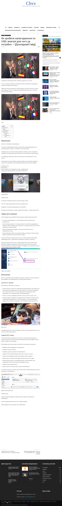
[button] (59, 27)
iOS (6, 27)
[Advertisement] (31, 16)
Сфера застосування (6, 130)
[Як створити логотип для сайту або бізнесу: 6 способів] (25, 474)
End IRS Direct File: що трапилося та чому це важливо (12, 480)
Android (6, 33)
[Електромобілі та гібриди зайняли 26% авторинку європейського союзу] (46, 68)
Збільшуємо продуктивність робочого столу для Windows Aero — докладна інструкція (32, 452)
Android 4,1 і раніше (7, 134)
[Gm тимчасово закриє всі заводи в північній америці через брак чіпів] (46, 93)
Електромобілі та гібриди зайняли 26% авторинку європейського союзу (54, 68)
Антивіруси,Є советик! (26, 27)
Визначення (5, 127)
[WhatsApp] (11, 49)
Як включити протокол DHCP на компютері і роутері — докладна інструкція (10, 452)
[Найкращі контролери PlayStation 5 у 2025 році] (46, 87)
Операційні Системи (51, 27)
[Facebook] (2, 49)
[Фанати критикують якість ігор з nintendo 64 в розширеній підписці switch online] (52, 45)
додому (2, 33)
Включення (5, 131)
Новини (42, 27)
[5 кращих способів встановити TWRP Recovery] (46, 99)
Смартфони (32, 30)
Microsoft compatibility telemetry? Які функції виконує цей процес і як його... (34, 468)
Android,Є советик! (12, 33)
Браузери (36, 27)
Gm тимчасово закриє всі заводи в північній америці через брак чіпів (54, 92)
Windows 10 (17, 27)
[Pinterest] (8, 49)
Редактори (25, 30)
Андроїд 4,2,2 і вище (7, 136)
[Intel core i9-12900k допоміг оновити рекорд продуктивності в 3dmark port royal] (46, 110)
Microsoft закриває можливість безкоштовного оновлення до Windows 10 (55, 80)
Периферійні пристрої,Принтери (13, 30)
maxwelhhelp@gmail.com (30, 496)
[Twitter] (5, 49)
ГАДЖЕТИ (10, 27)
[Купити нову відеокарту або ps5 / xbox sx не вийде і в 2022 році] (46, 104)
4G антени (31, 478)
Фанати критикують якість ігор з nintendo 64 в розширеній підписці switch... (51, 54)
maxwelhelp (45, 57)
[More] (13, 49)
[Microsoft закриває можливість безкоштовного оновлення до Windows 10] (46, 81)
